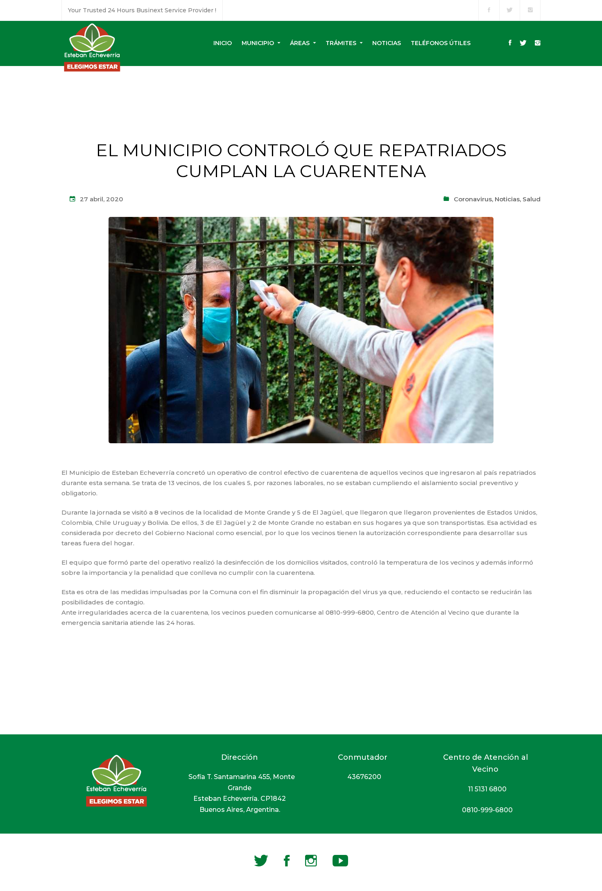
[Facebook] (510, 43)
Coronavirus (473, 199)
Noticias (507, 199)
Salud (532, 199)
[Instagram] (538, 43)
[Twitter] (523, 43)
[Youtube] (340, 860)
